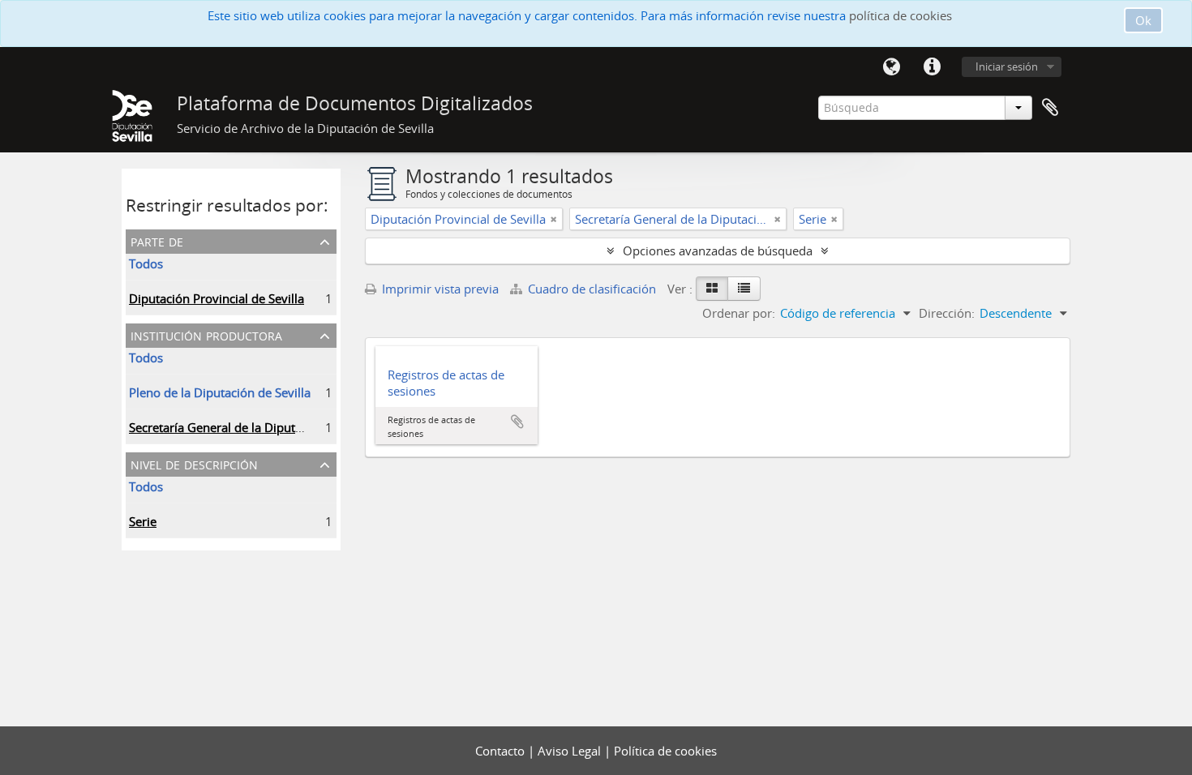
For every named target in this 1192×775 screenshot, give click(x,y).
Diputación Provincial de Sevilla (216, 298)
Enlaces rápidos (931, 67)
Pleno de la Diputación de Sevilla (220, 392)
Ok (1143, 20)
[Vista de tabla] (744, 288)
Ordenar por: (738, 313)
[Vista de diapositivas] (712, 288)
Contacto (501, 751)
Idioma (891, 67)
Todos (146, 263)
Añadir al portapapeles (517, 421)
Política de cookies (665, 751)
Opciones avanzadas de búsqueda (718, 250)
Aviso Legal (571, 751)
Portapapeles (1050, 108)
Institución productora (206, 334)
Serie (143, 521)
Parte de (157, 240)
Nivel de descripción (194, 463)
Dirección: (947, 313)
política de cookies (900, 15)
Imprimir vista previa (439, 288)
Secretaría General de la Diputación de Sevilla (255, 427)
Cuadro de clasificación (592, 288)
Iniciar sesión (1006, 66)
